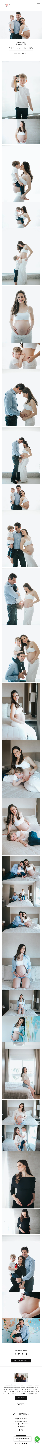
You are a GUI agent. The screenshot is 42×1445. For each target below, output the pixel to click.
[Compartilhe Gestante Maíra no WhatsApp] (19, 1354)
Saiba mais (21, 1398)
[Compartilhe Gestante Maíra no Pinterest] (26, 1354)
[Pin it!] (27, 114)
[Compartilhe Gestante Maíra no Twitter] (23, 1354)
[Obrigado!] (15, 114)
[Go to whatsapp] (37, 1439)
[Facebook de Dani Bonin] (19, 1430)
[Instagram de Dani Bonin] (22, 1430)
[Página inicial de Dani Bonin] (7, 5)
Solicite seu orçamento (21, 1360)
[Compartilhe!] (21, 114)
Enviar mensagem (22, 1421)
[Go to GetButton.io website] (37, 1443)
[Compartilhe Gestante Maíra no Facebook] (15, 1354)
